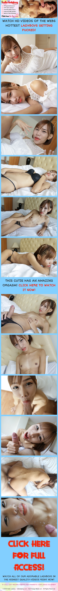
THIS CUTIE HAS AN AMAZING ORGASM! (29, 285)
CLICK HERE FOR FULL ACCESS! (29, 556)
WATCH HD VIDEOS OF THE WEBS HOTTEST (29, 25)
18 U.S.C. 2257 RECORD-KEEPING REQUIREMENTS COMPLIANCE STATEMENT (29, 585)
